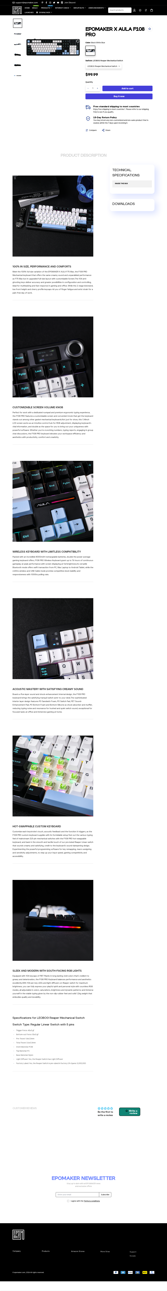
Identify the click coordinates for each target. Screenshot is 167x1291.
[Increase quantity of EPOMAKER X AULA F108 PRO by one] (97, 88)
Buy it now (119, 96)
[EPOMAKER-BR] (17, 10)
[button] (151, 10)
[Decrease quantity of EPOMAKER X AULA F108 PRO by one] (88, 88)
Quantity (89, 82)
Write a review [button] (133, 1112)
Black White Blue (90, 51)
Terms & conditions (92, 1201)
